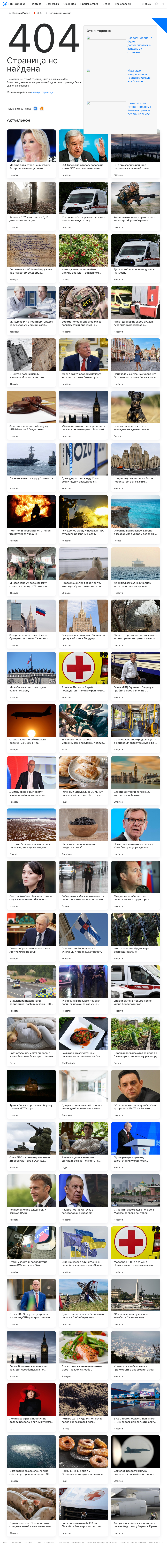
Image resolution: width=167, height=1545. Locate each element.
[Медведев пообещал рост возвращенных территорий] (135, 885)
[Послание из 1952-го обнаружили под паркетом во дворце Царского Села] (31, 258)
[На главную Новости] (16, 4)
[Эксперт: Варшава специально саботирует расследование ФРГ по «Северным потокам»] (31, 1459)
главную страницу (42, 92)
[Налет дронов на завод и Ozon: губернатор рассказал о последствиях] (135, 310)
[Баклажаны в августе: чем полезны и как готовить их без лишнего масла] (83, 1041)
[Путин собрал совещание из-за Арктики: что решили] (31, 937)
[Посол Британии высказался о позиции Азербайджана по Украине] (31, 1355)
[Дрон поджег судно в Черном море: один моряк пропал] (135, 571)
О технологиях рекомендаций (70, 1543)
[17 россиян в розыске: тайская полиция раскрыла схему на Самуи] (83, 989)
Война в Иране (21, 13)
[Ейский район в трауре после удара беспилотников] (135, 989)
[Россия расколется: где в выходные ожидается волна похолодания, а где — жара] (135, 415)
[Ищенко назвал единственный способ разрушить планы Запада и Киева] (83, 1250)
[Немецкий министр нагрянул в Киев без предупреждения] (135, 832)
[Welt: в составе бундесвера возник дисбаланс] (135, 937)
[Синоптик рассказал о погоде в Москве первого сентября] (135, 1198)
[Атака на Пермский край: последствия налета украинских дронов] (83, 676)
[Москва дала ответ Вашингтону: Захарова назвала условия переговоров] (31, 153)
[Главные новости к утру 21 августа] (31, 467)
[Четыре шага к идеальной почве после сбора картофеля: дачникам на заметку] (83, 1407)
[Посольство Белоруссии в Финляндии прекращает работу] (83, 937)
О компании (15, 1543)
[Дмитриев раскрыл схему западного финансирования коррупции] (31, 780)
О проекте (49, 1543)
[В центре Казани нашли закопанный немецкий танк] (31, 362)
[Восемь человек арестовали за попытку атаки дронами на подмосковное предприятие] (83, 310)
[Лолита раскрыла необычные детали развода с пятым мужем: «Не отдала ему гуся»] (31, 1407)
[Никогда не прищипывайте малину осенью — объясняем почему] (83, 258)
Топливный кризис (60, 13)
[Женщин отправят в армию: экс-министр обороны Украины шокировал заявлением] (135, 206)
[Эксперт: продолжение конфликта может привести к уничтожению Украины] (135, 624)
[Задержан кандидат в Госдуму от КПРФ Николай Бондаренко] (31, 415)
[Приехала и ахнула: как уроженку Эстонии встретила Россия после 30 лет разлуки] (135, 362)
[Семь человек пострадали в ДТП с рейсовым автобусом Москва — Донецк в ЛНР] (135, 728)
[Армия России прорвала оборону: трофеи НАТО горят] (31, 1094)
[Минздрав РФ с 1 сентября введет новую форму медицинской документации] (31, 310)
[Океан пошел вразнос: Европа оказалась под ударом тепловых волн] (135, 519)
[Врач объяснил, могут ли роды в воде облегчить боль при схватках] (31, 1041)
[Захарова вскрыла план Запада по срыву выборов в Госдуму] (83, 624)
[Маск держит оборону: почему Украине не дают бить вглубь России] (83, 362)
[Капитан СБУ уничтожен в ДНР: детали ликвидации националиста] (31, 206)
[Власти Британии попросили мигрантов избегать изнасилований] (135, 780)
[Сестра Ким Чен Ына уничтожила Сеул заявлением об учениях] (31, 885)
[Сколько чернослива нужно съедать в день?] (83, 832)
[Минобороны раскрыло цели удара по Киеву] (31, 676)
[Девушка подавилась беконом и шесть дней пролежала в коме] (83, 1094)
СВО (39, 13)
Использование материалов (133, 1543)
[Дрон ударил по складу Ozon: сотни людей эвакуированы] (83, 467)
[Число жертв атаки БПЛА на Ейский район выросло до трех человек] (83, 1512)
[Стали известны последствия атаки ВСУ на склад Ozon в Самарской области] (31, 1250)
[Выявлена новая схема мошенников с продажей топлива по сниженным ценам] (83, 728)
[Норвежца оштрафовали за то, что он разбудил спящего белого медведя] (83, 571)
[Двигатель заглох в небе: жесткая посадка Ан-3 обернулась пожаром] (83, 1303)
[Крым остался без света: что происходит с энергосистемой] (135, 1355)
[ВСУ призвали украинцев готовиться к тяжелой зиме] (135, 153)
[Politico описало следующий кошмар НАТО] (31, 1198)
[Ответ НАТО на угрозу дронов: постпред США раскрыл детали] (31, 1303)
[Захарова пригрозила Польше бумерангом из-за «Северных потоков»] (31, 624)
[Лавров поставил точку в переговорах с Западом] (83, 1198)
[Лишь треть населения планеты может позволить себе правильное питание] (83, 1355)
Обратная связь (156, 1543)
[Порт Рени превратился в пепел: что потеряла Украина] (31, 519)
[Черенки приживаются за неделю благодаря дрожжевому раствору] (135, 1041)
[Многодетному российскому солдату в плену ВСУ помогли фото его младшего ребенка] (31, 571)
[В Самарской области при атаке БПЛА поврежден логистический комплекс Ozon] (135, 1407)
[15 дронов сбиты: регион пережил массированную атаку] (83, 206)
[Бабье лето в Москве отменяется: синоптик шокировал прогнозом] (83, 885)
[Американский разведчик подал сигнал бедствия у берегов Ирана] (135, 1512)
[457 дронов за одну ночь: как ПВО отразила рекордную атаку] (83, 519)
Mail (5, 1543)
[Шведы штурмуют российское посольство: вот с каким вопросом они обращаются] (135, 467)
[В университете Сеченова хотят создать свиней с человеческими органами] (31, 1512)
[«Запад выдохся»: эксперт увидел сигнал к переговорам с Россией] (83, 415)
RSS (40, 1543)
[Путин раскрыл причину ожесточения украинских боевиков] (135, 1146)
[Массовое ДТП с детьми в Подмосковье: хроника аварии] (135, 1250)
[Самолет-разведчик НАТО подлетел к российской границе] (135, 1459)
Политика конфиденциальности (102, 1543)
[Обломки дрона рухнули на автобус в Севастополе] (135, 1303)
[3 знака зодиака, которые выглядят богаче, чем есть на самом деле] (83, 1146)
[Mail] (5, 4)
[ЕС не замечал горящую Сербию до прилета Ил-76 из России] (135, 1094)
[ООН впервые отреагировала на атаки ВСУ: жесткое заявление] (83, 153)
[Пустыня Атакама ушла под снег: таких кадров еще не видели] (31, 832)
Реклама (28, 1543)
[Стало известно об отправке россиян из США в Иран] (31, 728)
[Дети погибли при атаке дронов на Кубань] (135, 258)
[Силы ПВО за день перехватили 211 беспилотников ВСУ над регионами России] (31, 1146)
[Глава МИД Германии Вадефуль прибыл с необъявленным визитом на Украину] (135, 676)
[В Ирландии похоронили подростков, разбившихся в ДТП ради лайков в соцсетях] (31, 989)
